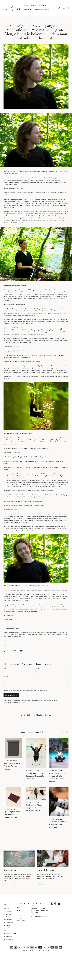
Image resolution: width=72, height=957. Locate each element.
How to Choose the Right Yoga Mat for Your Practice (13, 766)
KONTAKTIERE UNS (9, 939)
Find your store (9, 885)
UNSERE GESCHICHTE (42, 10)
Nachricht (6, 676)
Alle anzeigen (64, 731)
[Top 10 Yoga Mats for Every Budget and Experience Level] (13, 797)
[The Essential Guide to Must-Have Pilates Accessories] (58, 801)
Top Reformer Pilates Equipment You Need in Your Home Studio (35, 808)
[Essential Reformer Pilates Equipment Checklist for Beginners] (36, 753)
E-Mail (37, 668)
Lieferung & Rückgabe (7, 926)
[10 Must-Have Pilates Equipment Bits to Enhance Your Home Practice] (58, 753)
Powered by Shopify (44, 950)
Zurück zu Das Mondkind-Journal (37, 715)
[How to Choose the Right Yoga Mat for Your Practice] (13, 748)
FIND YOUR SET (8, 911)
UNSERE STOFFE (8, 919)
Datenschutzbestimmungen (11, 702)
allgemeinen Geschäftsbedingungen (45, 700)
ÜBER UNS (6, 909)
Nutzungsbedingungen (9, 933)
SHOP (26, 6)
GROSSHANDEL (27, 10)
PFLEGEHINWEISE (9, 922)
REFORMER (43, 6)
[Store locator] (19, 858)
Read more (42, 883)
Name (5, 668)
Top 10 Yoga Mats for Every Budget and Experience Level (12, 814)
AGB (5, 930)
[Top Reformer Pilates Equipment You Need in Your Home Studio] (36, 793)
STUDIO (33, 6)
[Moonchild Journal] (52, 858)
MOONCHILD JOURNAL (7, 915)
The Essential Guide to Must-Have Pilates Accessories (57, 824)
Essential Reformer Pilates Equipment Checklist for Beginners (36, 776)
